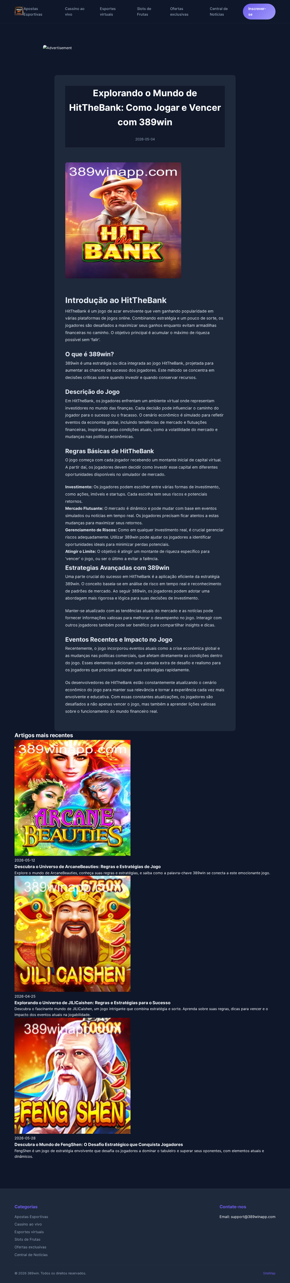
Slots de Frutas (27, 1239)
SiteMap (269, 1273)
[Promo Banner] (145, 56)
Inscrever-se (257, 11)
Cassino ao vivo (28, 1224)
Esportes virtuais (29, 1232)
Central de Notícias (31, 1254)
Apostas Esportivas (31, 1216)
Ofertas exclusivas (30, 1247)
